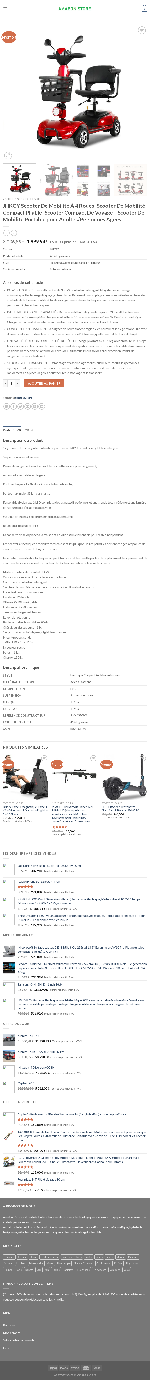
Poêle (19, 1269)
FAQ (6, 1348)
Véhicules (115, 1269)
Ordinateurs (103, 1263)
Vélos (127, 1269)
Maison (121, 1257)
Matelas (8, 1263)
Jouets (99, 1257)
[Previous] (10, 92)
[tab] (12, 430)
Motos (50, 1263)
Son (47, 1269)
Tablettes (68, 1269)
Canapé (22, 1257)
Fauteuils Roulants (72, 1257)
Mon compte (11, 1333)
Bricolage (9, 1257)
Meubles (21, 1263)
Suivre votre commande (18, 1340)
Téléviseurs (99, 1269)
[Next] (139, 92)
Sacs (39, 1269)
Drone (33, 1257)
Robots (29, 1269)
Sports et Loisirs (29, 199)
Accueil (8, 199)
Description (12, 429)
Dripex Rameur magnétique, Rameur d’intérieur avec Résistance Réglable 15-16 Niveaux (25, 810)
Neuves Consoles (83, 1263)
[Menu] (5, 9)
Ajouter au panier (44, 383)
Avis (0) (28, 429)
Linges (109, 1257)
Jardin (88, 1257)
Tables (56, 1269)
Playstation (132, 1263)
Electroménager (49, 1257)
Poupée (8, 1269)
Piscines (118, 1263)
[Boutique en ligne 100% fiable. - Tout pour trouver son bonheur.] (75, 9)
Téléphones (83, 1269)
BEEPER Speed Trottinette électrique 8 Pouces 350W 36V (121, 808)
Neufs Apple (64, 1263)
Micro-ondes (36, 1263)
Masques (133, 1257)
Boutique (9, 1325)
